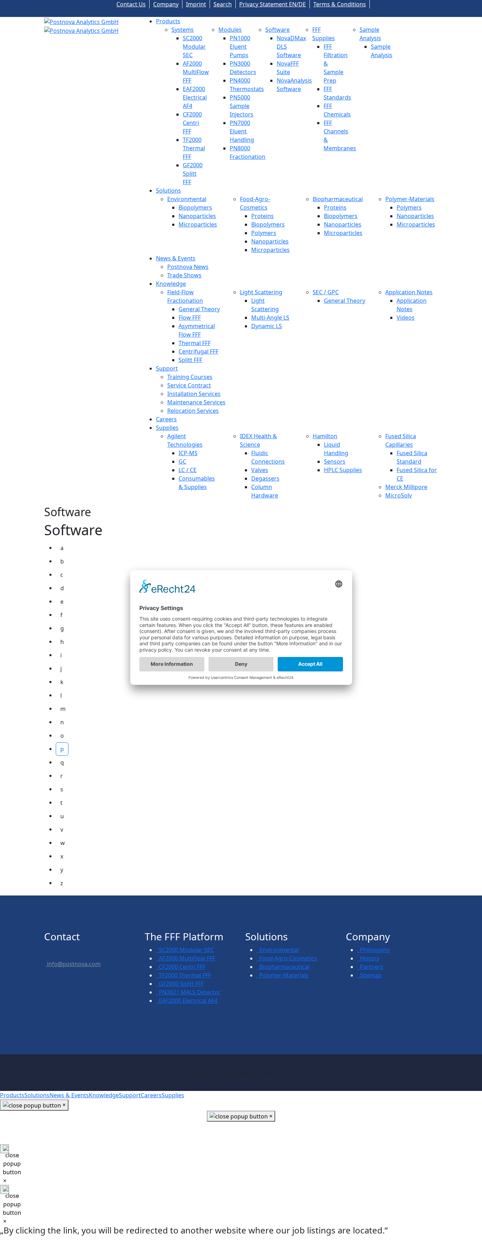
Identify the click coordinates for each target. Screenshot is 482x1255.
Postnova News (188, 267)
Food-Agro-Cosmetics (287, 958)
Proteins (262, 216)
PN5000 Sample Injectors (241, 105)
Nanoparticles (197, 216)
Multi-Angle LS (270, 317)
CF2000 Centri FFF (192, 122)
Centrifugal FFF (198, 351)
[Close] (4, 1148)
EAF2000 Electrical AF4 (195, 97)
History (368, 958)
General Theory (199, 309)
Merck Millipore (406, 487)
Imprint (196, 4)
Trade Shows (184, 275)
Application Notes (409, 292)
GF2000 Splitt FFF (193, 173)
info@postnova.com (73, 964)
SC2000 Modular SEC (194, 46)
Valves (259, 470)
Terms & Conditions (339, 4)
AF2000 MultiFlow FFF (196, 72)
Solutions (168, 190)
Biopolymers (195, 207)
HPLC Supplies (343, 470)
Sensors (334, 461)
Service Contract (189, 385)
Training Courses (189, 377)
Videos (406, 317)
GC (182, 461)
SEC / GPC (326, 292)
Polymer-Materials (409, 199)
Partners (370, 967)
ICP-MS (188, 453)
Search (222, 4)
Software (277, 30)
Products (168, 21)
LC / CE (188, 470)
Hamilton (325, 436)
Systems (182, 30)
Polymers (263, 233)
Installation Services (194, 394)
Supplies (167, 428)
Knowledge (171, 284)
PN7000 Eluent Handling (242, 131)
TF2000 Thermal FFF (194, 148)
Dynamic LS (266, 326)
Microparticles (198, 224)
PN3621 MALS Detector (188, 992)
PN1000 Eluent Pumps (240, 46)
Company (166, 4)
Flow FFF (190, 317)
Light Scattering (261, 292)
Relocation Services (193, 411)
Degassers (265, 478)
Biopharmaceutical (338, 199)
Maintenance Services (196, 402)
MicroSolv (398, 495)
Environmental (186, 199)
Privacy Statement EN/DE (272, 4)
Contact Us (131, 4)
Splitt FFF (190, 360)
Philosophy (373, 950)
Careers (166, 419)
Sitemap (369, 975)
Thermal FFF (195, 343)
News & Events (175, 258)
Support (167, 368)
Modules (230, 30)
